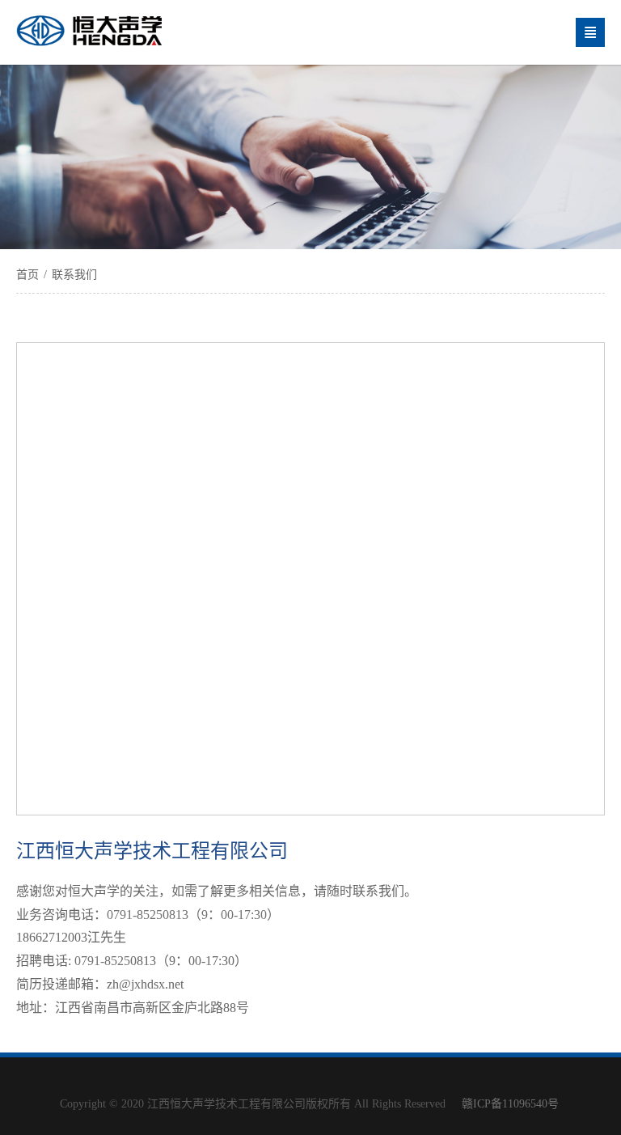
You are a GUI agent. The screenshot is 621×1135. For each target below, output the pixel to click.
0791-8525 (102, 961)
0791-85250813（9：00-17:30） (195, 914)
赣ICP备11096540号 (510, 1104)
